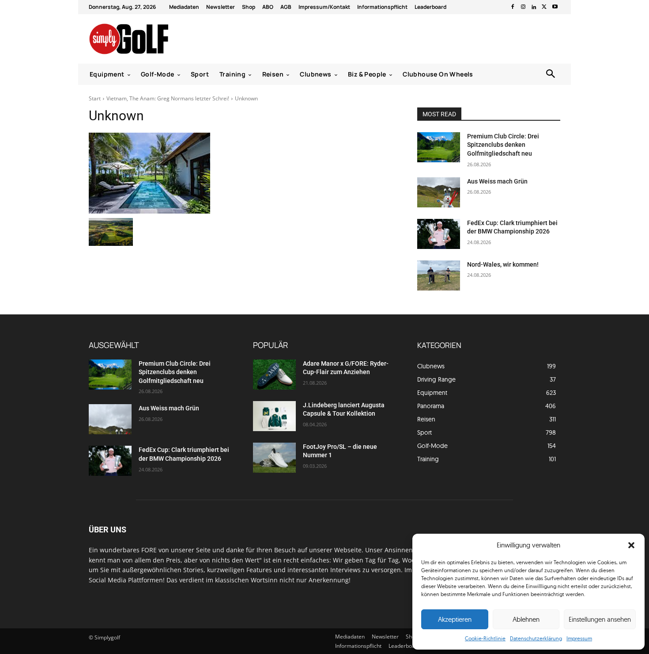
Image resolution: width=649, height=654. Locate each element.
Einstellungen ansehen (600, 619)
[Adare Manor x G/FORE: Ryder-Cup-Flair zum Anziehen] (274, 375)
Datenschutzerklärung (536, 638)
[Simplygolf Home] (152, 39)
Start (95, 98)
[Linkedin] (533, 7)
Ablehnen (526, 619)
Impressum (579, 638)
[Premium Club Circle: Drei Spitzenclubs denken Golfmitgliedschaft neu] (438, 147)
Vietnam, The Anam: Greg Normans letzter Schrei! (167, 98)
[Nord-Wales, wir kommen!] (438, 275)
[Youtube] (555, 7)
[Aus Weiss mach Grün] (438, 192)
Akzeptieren (455, 619)
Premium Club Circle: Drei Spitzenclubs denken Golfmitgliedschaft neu (503, 145)
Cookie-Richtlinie (485, 638)
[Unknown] (242, 173)
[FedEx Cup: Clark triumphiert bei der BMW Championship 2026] (438, 234)
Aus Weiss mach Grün (497, 181)
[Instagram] (523, 7)
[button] (631, 545)
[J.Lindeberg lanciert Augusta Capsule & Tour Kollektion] (274, 416)
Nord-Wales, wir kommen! (503, 264)
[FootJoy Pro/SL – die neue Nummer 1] (274, 458)
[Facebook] (512, 7)
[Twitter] (544, 7)
